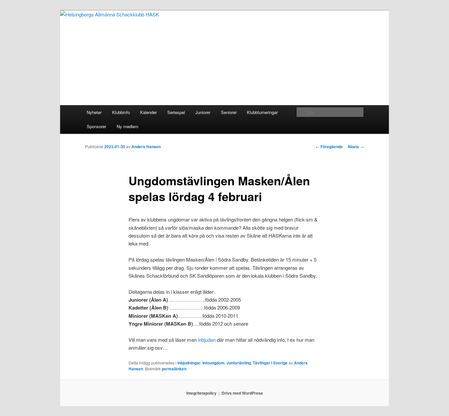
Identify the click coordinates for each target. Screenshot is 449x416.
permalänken (174, 369)
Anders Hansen (146, 147)
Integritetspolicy (201, 393)
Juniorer (202, 112)
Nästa (356, 147)
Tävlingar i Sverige (270, 363)
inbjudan (207, 339)
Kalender (148, 112)
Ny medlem (127, 126)
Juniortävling (238, 363)
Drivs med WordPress (242, 393)
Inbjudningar (189, 363)
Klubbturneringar (262, 112)
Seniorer (229, 112)
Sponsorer (96, 126)
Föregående (329, 147)
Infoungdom (213, 363)
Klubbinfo (121, 112)
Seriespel (176, 112)
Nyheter (94, 112)
